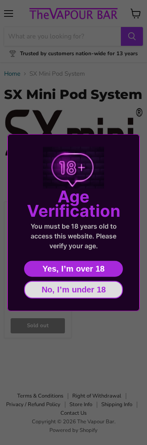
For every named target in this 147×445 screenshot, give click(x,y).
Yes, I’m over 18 (73, 268)
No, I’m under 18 (74, 289)
